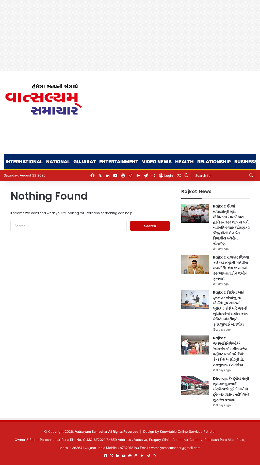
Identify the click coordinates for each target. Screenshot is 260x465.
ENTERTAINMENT (118, 161)
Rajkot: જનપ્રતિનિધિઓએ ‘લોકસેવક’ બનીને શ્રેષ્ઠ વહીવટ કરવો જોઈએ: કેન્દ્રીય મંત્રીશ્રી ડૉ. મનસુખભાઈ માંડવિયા (230, 351)
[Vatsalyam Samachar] (43, 99)
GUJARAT (84, 161)
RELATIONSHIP (214, 161)
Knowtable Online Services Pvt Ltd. (188, 431)
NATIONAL (58, 161)
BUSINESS (245, 161)
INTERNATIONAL (24, 161)
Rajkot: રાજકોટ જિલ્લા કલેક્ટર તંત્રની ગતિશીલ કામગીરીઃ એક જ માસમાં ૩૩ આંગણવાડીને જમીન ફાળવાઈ (231, 268)
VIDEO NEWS (157, 161)
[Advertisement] (130, 35)
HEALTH (184, 161)
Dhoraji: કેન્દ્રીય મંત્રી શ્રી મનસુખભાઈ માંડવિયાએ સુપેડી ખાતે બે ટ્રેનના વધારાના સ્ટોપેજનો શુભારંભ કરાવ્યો (231, 389)
